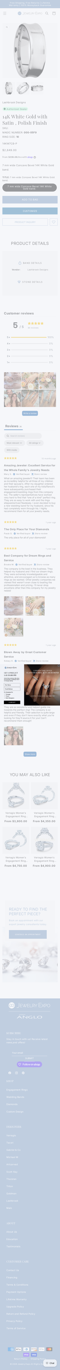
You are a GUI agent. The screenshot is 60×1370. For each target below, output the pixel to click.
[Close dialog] (59, 666)
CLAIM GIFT (12, 702)
